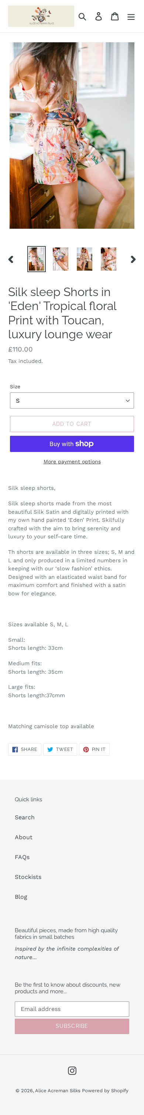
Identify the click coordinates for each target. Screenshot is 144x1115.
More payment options (72, 461)
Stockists (28, 876)
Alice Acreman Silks (58, 1090)
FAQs (22, 857)
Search (25, 817)
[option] (37, 259)
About (23, 837)
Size (15, 386)
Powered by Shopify (105, 1090)
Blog (21, 896)
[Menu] (131, 16)
